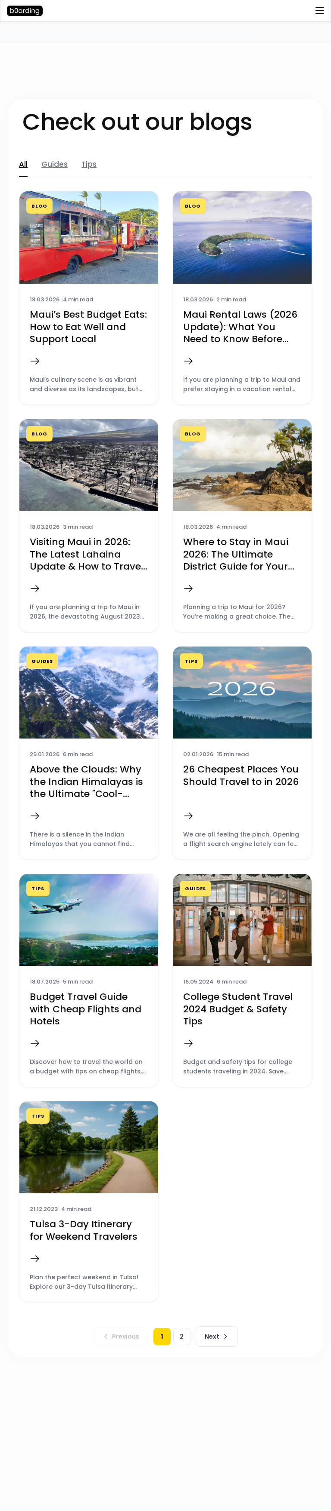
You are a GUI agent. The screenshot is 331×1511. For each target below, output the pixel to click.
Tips (89, 164)
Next (212, 1336)
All (23, 164)
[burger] (319, 10)
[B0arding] (56, 11)
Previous (125, 1336)
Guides (54, 164)
